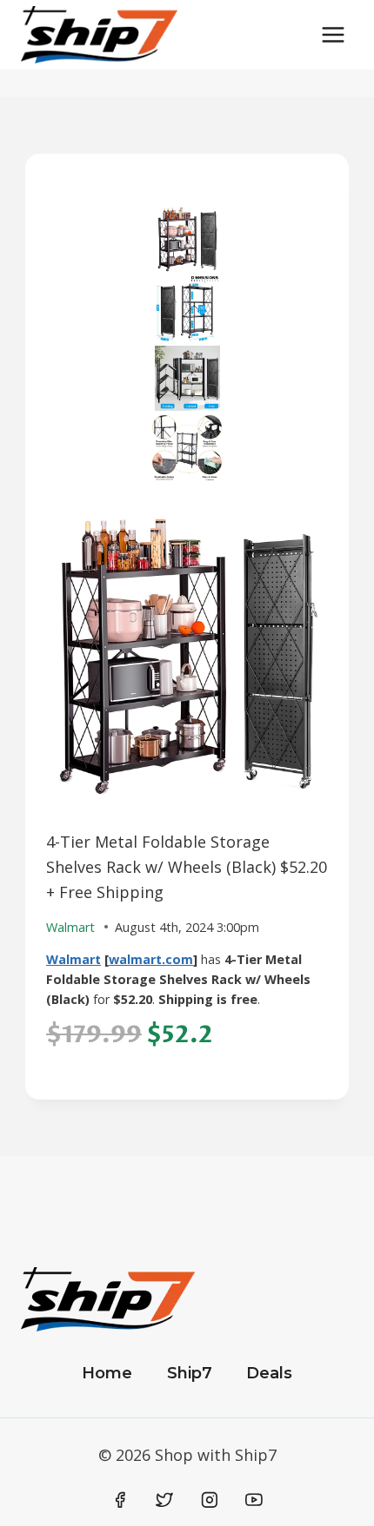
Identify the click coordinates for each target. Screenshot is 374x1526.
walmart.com (151, 959)
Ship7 (189, 1373)
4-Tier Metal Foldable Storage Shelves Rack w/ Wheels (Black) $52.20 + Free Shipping (186, 866)
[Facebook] (120, 1500)
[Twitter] (164, 1500)
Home (107, 1373)
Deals (269, 1373)
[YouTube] (254, 1500)
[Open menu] (332, 34)
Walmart (73, 959)
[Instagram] (209, 1500)
